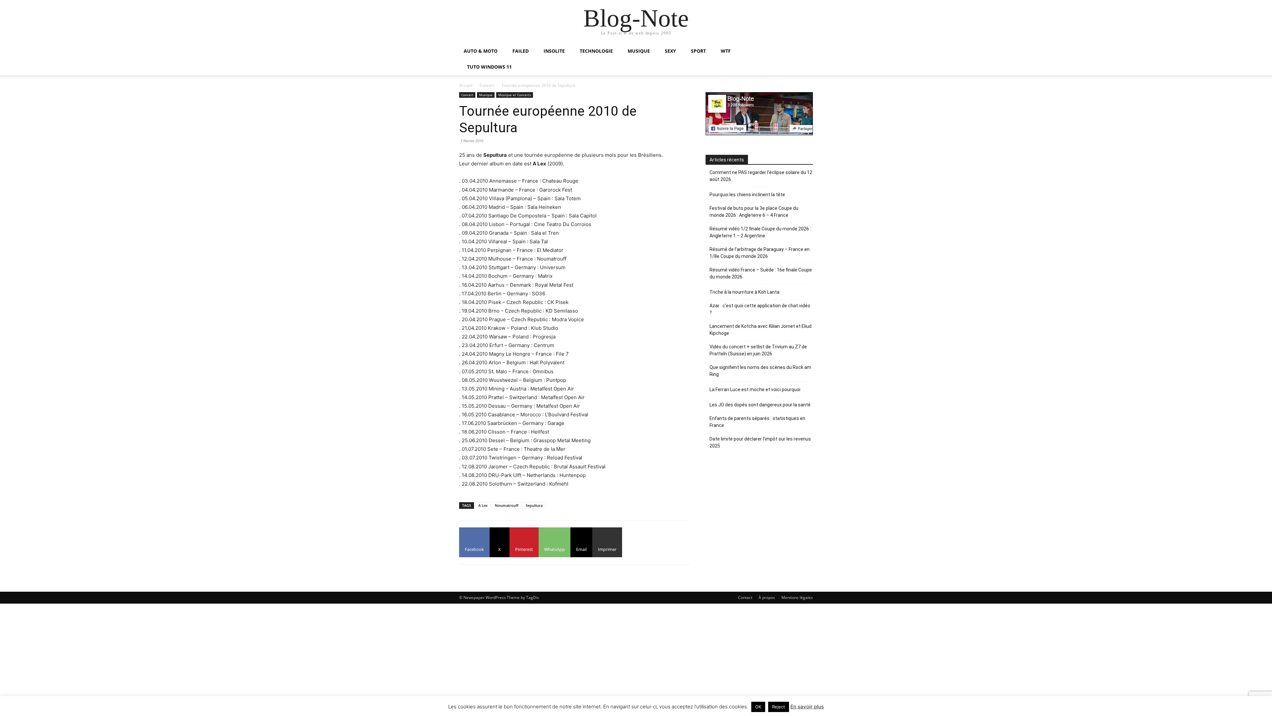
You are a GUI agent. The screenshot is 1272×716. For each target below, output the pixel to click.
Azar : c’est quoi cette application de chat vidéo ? (760, 309)
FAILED (520, 51)
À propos (767, 597)
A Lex (483, 505)
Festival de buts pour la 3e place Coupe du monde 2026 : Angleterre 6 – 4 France (754, 212)
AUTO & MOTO (481, 51)
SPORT (698, 51)
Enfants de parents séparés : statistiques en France (757, 422)
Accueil (465, 85)
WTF (726, 51)
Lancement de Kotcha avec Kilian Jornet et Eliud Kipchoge (761, 330)
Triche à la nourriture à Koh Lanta (744, 292)
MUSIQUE (639, 51)
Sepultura (534, 505)
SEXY (670, 51)
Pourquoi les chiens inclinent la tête (747, 194)
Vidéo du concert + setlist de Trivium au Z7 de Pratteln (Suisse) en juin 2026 (758, 350)
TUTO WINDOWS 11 (489, 67)
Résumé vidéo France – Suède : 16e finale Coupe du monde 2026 (761, 273)
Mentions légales (797, 597)
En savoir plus (807, 706)
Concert (487, 85)
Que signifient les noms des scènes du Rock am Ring (760, 371)
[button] (805, 51)
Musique (486, 94)
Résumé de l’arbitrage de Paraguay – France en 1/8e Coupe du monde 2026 (760, 253)
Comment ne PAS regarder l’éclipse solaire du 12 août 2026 (761, 176)
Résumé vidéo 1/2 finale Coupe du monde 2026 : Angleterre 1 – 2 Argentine (760, 232)
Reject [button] (778, 706)
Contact (745, 597)
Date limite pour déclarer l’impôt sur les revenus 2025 (760, 442)
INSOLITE (554, 51)
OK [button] (758, 706)
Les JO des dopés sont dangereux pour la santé (760, 404)
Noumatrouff (506, 505)
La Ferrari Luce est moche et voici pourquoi (755, 389)
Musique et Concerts (514, 94)
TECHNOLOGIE (596, 51)
